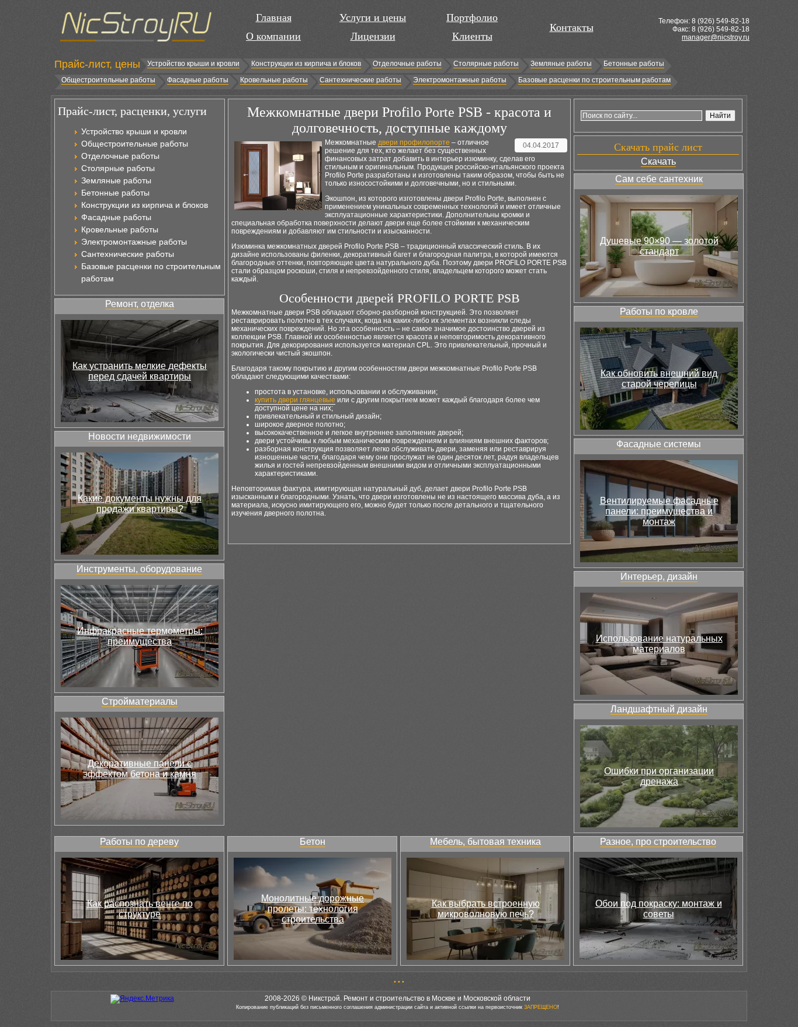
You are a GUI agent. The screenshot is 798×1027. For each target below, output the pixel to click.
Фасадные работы (197, 80)
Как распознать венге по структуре (140, 909)
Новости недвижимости (139, 436)
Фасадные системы (658, 444)
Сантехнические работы (360, 80)
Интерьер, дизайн (659, 577)
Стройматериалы (140, 701)
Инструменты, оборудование (139, 569)
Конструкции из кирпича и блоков (306, 64)
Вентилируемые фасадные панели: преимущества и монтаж (659, 511)
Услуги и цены (372, 17)
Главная (274, 17)
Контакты (572, 27)
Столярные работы (486, 64)
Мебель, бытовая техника (485, 842)
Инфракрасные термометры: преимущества (140, 636)
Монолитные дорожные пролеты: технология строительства (312, 908)
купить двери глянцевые (295, 400)
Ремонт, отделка (139, 304)
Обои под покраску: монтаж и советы (658, 909)
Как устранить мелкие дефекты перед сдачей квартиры (139, 371)
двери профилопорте (414, 142)
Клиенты (472, 36)
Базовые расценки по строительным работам (594, 80)
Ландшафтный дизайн (658, 709)
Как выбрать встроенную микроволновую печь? (486, 909)
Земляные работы (561, 64)
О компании (273, 36)
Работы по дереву (139, 842)
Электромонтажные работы (459, 80)
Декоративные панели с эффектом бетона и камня (139, 768)
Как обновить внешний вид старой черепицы (659, 378)
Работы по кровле (659, 311)
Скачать (658, 161)
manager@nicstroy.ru (716, 37)
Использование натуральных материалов (659, 643)
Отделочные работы (407, 64)
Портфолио (472, 17)
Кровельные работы (274, 80)
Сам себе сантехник (659, 179)
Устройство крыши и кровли (193, 64)
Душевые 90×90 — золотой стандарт (659, 246)
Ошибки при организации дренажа (659, 776)
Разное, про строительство (658, 842)
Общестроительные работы (108, 80)
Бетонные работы (633, 64)
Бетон (312, 842)
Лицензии (373, 36)
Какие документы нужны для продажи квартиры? (140, 503)
